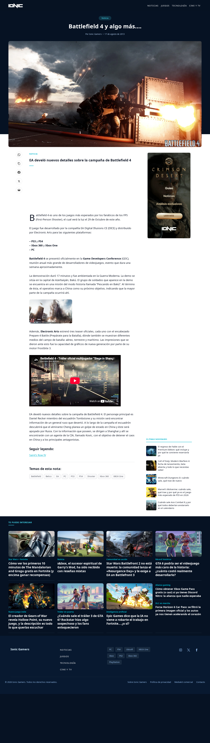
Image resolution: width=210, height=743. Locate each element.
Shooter (91, 476)
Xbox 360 (104, 476)
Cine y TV (194, 5)
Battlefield (36, 476)
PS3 (72, 476)
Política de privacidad (160, 682)
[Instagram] (181, 650)
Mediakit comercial (183, 682)
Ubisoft (129, 649)
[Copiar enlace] (19, 163)
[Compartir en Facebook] (19, 172)
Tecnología (179, 5)
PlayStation (114, 662)
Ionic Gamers (95, 34)
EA (57, 476)
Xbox (111, 655)
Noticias (153, 5)
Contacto (200, 682)
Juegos (165, 5)
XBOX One (118, 476)
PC (65, 476)
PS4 (81, 476)
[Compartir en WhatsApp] (19, 155)
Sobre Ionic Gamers (137, 682)
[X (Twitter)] (189, 650)
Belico (49, 476)
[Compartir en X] (19, 181)
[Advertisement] (82, 190)
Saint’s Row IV (37, 455)
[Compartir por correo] (19, 190)
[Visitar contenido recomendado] (169, 195)
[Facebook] (197, 650)
